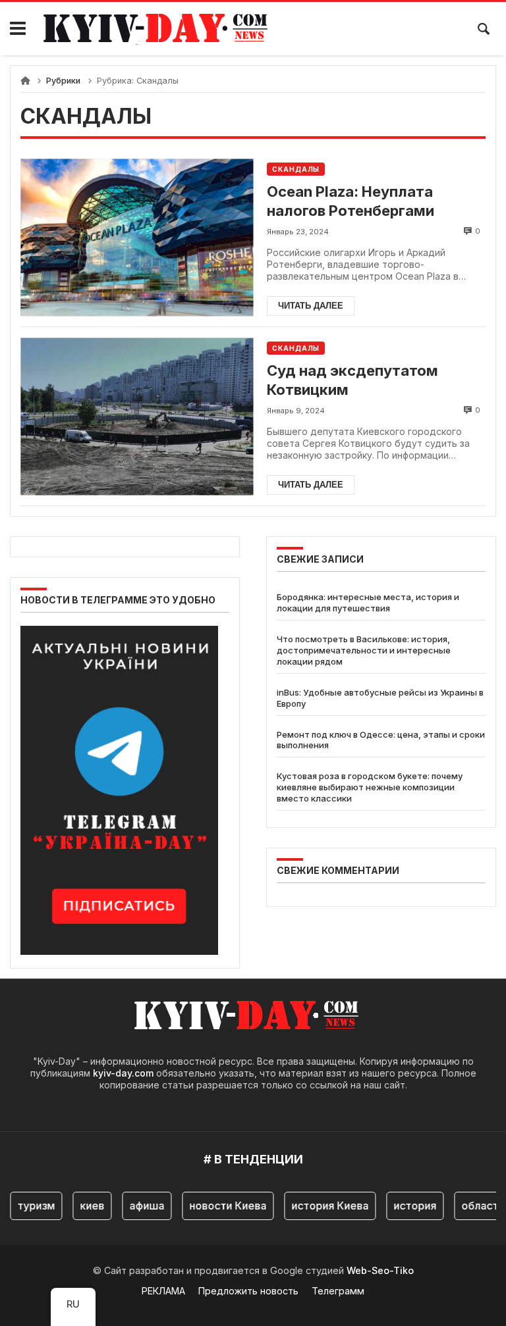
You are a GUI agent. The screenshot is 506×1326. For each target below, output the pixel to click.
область (475, 1205)
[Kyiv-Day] (162, 28)
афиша (139, 1205)
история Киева (322, 1205)
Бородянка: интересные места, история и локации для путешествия (368, 602)
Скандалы (296, 169)
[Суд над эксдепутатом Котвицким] (136, 416)
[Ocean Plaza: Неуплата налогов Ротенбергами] (136, 237)
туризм (28, 1205)
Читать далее (310, 306)
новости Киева (220, 1205)
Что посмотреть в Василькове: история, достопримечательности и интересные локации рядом (364, 650)
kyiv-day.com (123, 1073)
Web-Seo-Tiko (380, 1270)
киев (84, 1205)
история (407, 1205)
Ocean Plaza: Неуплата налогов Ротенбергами (350, 201)
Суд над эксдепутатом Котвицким (352, 380)
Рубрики (63, 81)
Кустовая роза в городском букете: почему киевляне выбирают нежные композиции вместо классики (370, 787)
